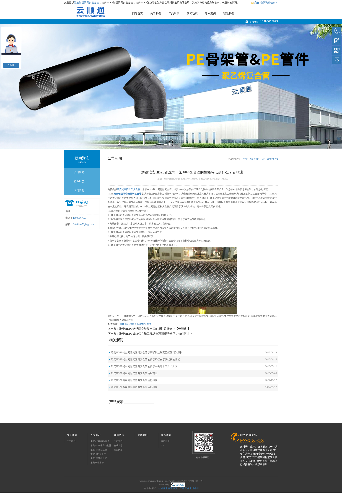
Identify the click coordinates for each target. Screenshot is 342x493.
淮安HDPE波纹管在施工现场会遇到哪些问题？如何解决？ (155, 333)
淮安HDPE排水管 (98, 458)
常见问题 (79, 190)
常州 (192, 488)
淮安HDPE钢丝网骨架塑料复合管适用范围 (134, 373)
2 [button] (172, 144)
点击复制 (169, 481)
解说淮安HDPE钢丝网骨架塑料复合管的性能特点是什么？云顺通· (269, 159)
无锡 (187, 488)
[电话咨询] (336, 31)
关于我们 (155, 13)
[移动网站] (336, 50)
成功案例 (142, 435)
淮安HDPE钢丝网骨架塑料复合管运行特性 (134, 380)
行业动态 (79, 181)
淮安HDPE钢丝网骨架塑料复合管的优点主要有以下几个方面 (144, 366)
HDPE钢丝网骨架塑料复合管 (136, 324)
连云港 (181, 488)
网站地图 (165, 441)
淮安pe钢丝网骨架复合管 (100, 441)
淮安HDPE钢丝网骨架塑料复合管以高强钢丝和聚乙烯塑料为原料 (146, 352)
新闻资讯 (119, 435)
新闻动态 (192, 13)
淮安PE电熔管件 (98, 454)
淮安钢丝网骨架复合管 (86, 2)
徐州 (196, 488)
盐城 (161, 488)
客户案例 (210, 13)
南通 (170, 488)
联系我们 (228, 13)
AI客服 (11, 65)
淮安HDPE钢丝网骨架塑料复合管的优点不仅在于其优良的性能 (145, 359)
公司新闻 (79, 172)
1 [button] (169, 144)
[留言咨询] (336, 40)
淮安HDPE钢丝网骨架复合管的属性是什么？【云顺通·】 (154, 328)
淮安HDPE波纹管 (98, 450)
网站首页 (137, 13)
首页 (245, 159)
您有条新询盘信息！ (266, 2)
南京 (165, 488)
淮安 (175, 488)
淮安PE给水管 (97, 462)
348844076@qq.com (83, 224)
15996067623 (269, 21)
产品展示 (174, 13)
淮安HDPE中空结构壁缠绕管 (100, 446)
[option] (171, 86)
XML (163, 445)
